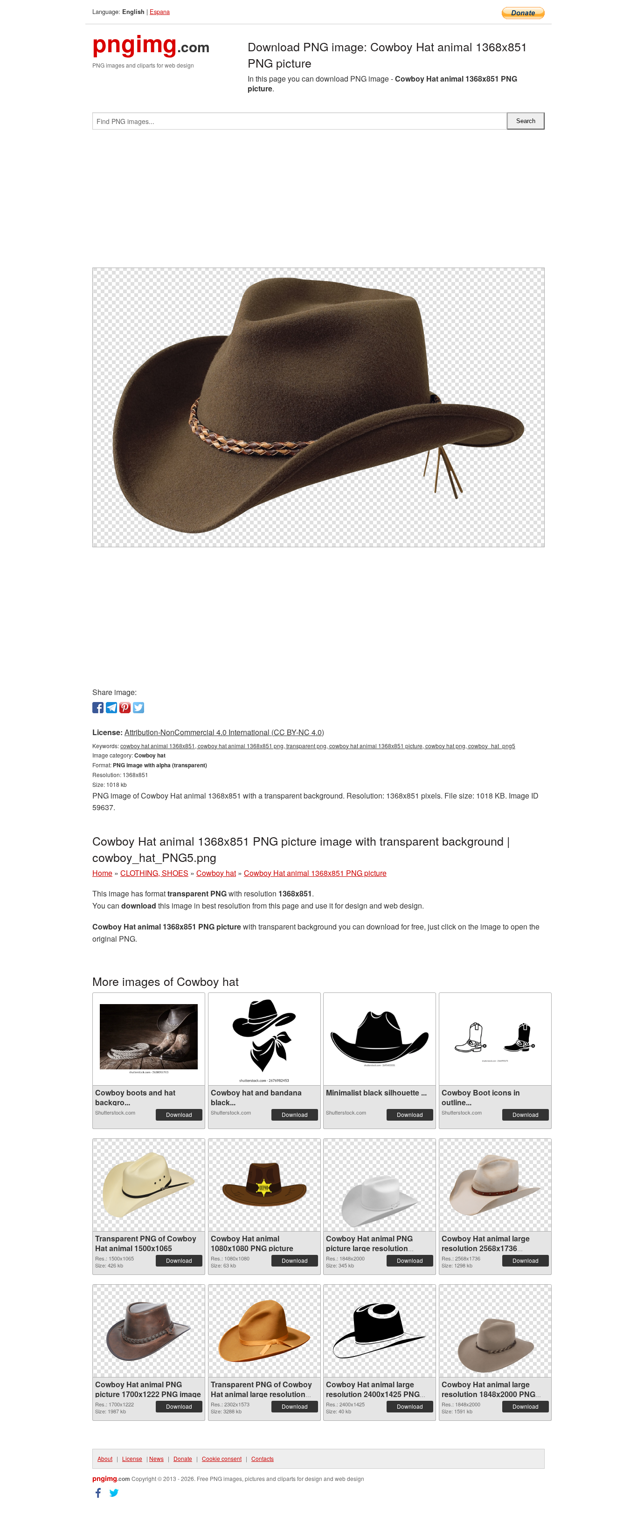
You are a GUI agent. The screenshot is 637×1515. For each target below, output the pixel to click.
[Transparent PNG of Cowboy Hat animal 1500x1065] (148, 1185)
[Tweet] (138, 707)
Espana (160, 11)
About (104, 1458)
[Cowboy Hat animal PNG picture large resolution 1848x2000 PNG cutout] (380, 1185)
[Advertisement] (318, 202)
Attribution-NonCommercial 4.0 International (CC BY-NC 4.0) (224, 732)
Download (179, 1114)
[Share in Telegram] (111, 707)
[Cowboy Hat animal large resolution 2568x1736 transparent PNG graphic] (495, 1185)
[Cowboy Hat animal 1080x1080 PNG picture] (264, 1185)
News (156, 1458)
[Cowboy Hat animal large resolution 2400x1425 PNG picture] (379, 1330)
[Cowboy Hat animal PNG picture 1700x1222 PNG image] (148, 1331)
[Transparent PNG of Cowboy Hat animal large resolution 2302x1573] (264, 1331)
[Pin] (125, 707)
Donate (182, 1458)
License (132, 1458)
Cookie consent (222, 1458)
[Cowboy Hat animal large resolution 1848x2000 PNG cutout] (495, 1331)
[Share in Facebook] (98, 707)
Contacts (262, 1458)
